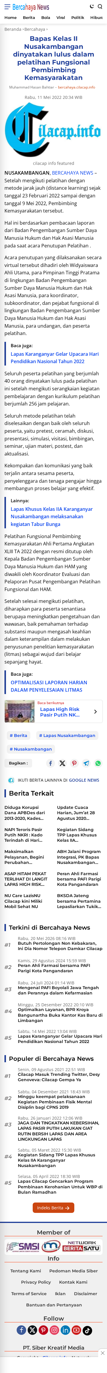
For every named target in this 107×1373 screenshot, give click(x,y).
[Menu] (8, 7)
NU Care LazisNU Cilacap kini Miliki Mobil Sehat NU (23, 901)
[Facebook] (21, 1330)
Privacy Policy (36, 1282)
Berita (20, 735)
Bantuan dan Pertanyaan (54, 1305)
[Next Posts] (95, 712)
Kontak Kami (73, 1282)
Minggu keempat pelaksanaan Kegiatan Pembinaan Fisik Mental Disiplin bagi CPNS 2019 (55, 1102)
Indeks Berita (50, 1208)
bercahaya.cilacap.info (76, 87)
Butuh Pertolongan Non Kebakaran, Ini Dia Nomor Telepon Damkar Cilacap (60, 946)
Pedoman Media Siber (73, 1271)
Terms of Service (29, 1293)
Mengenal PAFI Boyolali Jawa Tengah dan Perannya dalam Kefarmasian (58, 990)
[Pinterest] (43, 1330)
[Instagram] (54, 1330)
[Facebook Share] (50, 763)
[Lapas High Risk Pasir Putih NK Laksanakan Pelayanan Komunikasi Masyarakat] (19, 711)
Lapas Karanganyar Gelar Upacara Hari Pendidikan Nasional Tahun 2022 (60, 1039)
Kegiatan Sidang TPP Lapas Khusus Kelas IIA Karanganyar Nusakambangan (77, 835)
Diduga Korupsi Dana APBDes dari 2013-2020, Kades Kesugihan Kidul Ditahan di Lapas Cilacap (24, 813)
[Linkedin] (65, 1330)
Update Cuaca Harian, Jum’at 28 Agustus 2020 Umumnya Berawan (79, 813)
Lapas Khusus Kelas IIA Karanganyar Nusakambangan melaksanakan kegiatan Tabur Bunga (52, 516)
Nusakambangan (33, 749)
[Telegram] (86, 763)
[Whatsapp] (98, 763)
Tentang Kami (25, 1271)
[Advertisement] (53, 1365)
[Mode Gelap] (92, 6)
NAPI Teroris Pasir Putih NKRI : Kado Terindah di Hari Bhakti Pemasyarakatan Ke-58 (27, 835)
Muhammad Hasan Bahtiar (31, 87)
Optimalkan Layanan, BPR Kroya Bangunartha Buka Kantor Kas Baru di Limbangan (60, 1015)
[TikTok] (87, 1330)
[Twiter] (32, 1330)
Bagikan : (18, 763)
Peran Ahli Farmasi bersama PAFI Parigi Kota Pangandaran (79, 879)
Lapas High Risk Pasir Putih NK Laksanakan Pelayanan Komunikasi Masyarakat (59, 712)
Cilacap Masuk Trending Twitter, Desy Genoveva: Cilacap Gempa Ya (59, 1077)
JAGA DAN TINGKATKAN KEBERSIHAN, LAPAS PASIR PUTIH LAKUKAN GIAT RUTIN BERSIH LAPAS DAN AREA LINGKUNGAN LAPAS (58, 1131)
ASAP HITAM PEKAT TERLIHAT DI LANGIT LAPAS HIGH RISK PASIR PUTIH (25, 879)
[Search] (100, 6)
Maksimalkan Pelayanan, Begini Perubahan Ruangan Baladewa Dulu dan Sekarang (26, 857)
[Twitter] (62, 763)
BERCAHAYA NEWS (72, 173)
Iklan (60, 1293)
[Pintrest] (74, 763)
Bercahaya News (30, 6)
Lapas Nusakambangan (69, 735)
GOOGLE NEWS (84, 780)
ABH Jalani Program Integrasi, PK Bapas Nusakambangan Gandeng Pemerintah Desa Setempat (79, 857)
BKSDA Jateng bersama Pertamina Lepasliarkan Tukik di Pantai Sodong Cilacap (79, 901)
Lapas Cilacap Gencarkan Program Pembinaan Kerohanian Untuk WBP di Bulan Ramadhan (60, 1187)
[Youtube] (76, 1330)
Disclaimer (85, 1293)
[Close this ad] (102, 1353)
